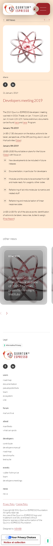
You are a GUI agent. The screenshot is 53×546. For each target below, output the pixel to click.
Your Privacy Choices (23, 537)
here (17, 122)
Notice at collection (14, 542)
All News (10, 20)
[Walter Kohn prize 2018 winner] (44, 20)
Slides (18, 140)
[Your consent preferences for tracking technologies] (48, 541)
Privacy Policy (9, 504)
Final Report (9, 218)
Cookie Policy (22, 504)
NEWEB (17, 528)
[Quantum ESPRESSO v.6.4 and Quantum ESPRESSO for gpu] (49, 20)
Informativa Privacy (13, 345)
